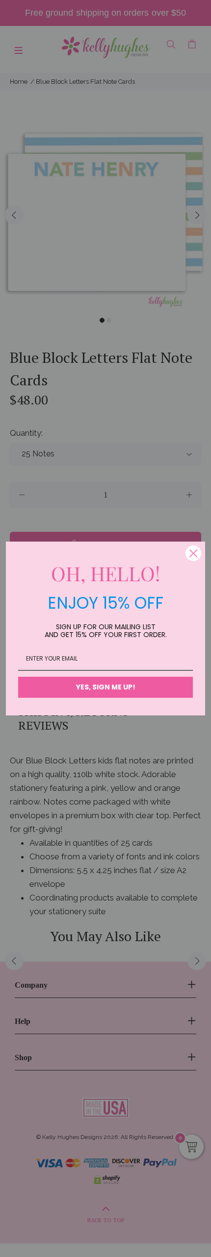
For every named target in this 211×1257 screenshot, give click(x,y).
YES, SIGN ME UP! (105, 687)
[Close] (193, 553)
